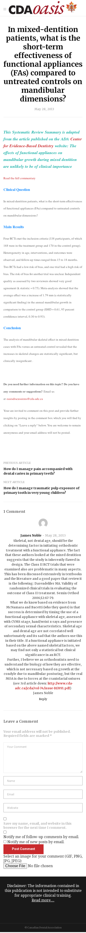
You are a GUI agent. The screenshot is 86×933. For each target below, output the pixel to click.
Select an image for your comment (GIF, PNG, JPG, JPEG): (43, 858)
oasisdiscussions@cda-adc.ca (25, 399)
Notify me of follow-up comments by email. (41, 837)
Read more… (43, 900)
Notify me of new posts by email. (35, 842)
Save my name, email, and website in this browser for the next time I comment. (37, 825)
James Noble (31, 535)
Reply (43, 699)
